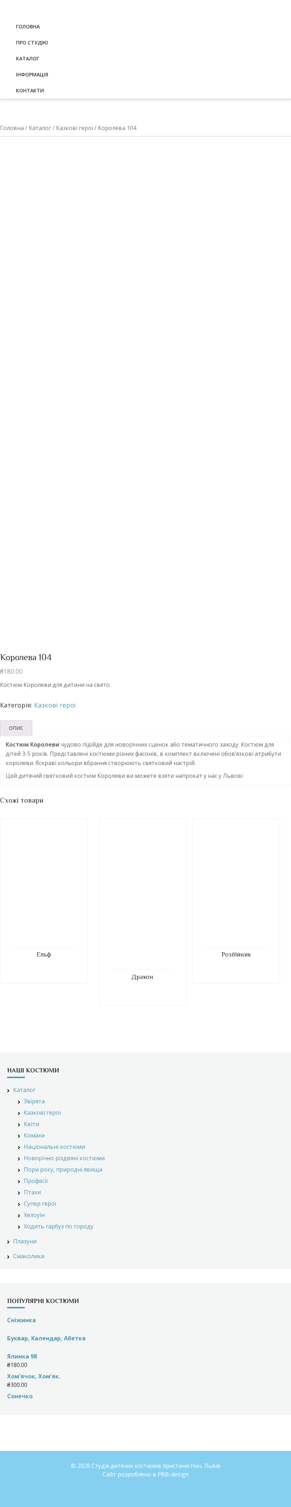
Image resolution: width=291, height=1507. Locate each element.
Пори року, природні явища (63, 1169)
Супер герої (40, 1203)
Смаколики (28, 1256)
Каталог (40, 128)
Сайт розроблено (127, 1474)
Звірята (34, 1101)
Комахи (34, 1135)
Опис (16, 728)
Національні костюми (54, 1147)
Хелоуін (34, 1215)
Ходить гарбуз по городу (58, 1226)
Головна (12, 128)
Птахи (32, 1192)
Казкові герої (74, 128)
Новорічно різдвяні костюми (64, 1158)
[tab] (16, 728)
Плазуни (25, 1241)
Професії (36, 1181)
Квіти (31, 1124)
